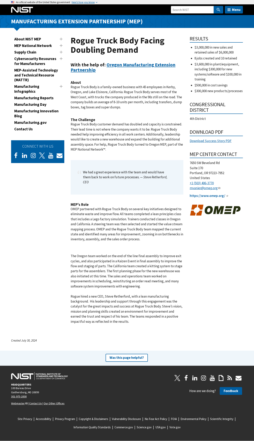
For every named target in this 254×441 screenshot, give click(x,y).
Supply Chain (25, 52)
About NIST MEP (27, 39)
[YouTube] (212, 378)
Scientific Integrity (221, 419)
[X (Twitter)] (42, 155)
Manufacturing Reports (34, 97)
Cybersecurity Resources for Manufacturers (35, 61)
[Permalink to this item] (98, 70)
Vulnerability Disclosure (126, 419)
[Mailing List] (238, 378)
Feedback (231, 391)
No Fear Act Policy (156, 419)
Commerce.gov (123, 427)
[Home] (22, 9)
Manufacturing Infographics (26, 89)
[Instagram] (33, 155)
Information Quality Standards (92, 427)
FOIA (174, 419)
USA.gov (160, 427)
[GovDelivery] (59, 155)
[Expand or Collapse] (61, 39)
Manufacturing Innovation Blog (36, 113)
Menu (236, 9)
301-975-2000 (19, 396)
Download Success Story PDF (211, 141)
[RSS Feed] (229, 378)
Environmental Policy (193, 419)
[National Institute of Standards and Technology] (39, 376)
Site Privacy (25, 419)
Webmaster (18, 403)
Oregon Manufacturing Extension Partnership (123, 67)
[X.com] (177, 378)
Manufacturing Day (30, 104)
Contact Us (23, 129)
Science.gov (144, 427)
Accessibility (43, 419)
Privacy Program (65, 419)
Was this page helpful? (127, 357)
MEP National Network (33, 45)
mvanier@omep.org (204, 188)
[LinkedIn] (24, 155)
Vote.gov (175, 427)
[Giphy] (221, 378)
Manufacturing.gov (30, 122)
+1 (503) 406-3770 (202, 183)
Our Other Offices (54, 403)
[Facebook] (16, 155)
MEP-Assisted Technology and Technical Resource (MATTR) (36, 75)
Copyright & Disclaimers (93, 419)
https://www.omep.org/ (207, 196)
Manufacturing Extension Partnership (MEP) (77, 21)
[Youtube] (50, 155)
